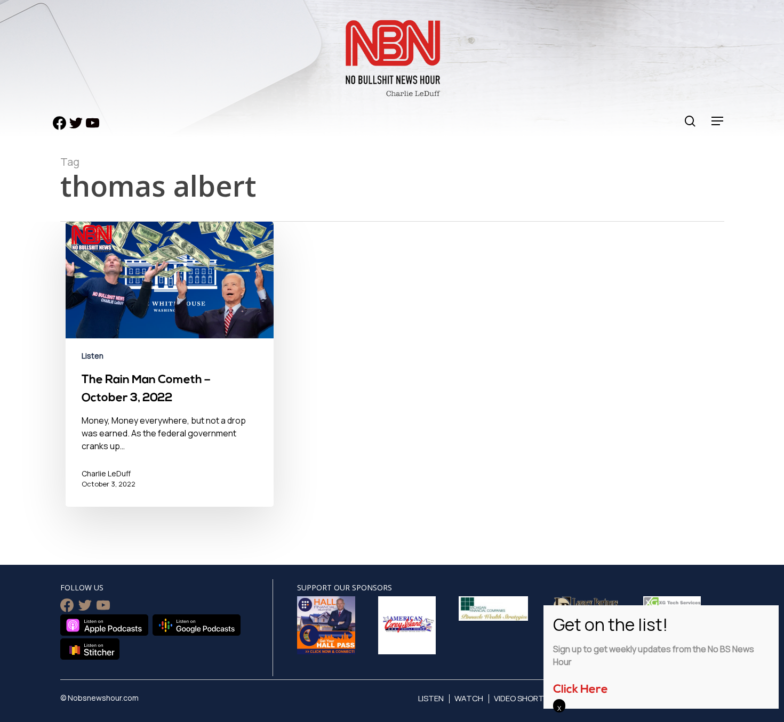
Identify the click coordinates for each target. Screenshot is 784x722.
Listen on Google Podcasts (197, 625)
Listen (92, 356)
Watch (468, 698)
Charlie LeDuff (106, 473)
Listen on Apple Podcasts (104, 625)
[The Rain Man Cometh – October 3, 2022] (170, 372)
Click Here (580, 690)
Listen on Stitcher (89, 649)
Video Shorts (521, 698)
